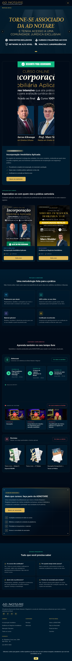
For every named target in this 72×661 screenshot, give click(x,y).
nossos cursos (8, 572)
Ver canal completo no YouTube (57, 405)
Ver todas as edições (60, 439)
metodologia (19, 586)
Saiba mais (18, 258)
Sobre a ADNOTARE (54, 622)
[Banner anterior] (2, 31)
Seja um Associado (54, 625)
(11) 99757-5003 (6, 644)
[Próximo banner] (69, 31)
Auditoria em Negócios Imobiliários (11, 625)
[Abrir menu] (68, 3)
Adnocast (28, 625)
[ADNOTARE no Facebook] (7, 613)
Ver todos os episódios (59, 359)
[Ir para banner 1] (36, 51)
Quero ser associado (15, 510)
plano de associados (46, 586)
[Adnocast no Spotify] (15, 613)
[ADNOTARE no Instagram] (3, 613)
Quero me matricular (16, 179)
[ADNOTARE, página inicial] (12, 3)
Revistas (28, 622)
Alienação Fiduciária (7, 628)
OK (36, 658)
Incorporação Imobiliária (9, 622)
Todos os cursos (6, 631)
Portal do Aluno (53, 628)
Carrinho (51, 631)
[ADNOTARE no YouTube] (11, 613)
